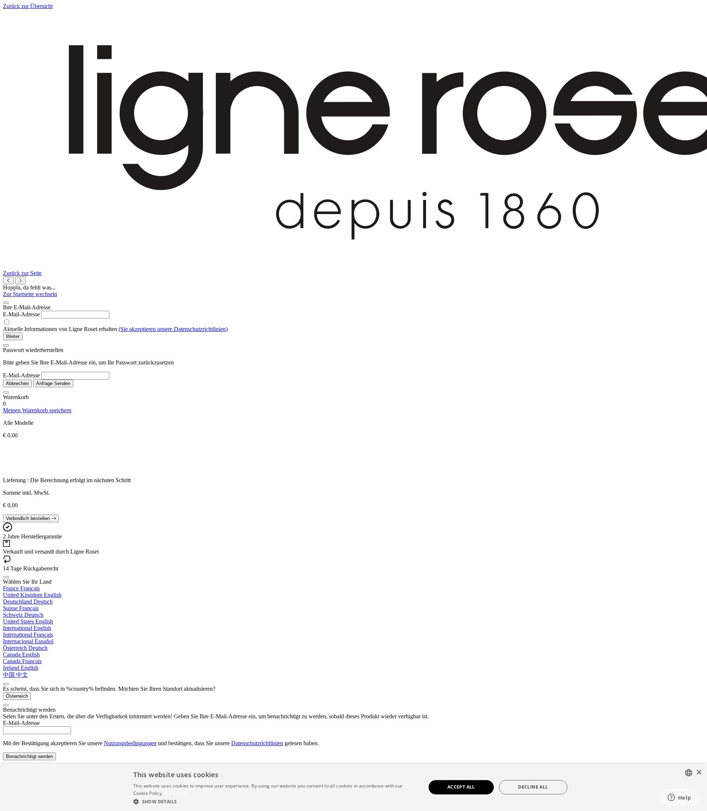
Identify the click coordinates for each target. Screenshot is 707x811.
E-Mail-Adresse (21, 314)
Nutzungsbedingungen (130, 743)
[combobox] (688, 772)
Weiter (13, 336)
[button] (275, 801)
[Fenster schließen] (6, 303)
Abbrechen (17, 383)
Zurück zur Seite (22, 273)
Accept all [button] (461, 787)
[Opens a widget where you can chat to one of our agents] (679, 798)
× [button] (698, 772)
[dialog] (353, 787)
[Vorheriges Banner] (8, 280)
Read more (176, 793)
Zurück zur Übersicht (28, 6)
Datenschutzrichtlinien (257, 743)
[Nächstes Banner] (20, 280)
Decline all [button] (533, 787)
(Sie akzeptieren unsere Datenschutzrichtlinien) (173, 329)
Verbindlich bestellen (28, 518)
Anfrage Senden (53, 383)
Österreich (17, 696)
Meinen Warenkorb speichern (37, 410)
